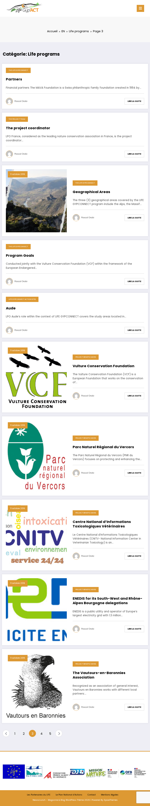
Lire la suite (134, 101)
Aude (11, 308)
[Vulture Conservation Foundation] (36, 376)
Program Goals (20, 255)
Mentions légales (109, 794)
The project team (17, 119)
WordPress (71, 800)
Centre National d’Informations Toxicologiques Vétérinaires (102, 524)
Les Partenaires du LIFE (38, 794)
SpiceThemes (111, 800)
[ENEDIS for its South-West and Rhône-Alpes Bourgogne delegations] (36, 609)
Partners (14, 79)
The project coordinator (28, 128)
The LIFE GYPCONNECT (18, 70)
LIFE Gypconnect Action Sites (22, 299)
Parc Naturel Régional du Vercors (103, 447)
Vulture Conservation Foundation (103, 366)
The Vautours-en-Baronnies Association (99, 675)
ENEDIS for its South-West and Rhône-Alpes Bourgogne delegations (107, 600)
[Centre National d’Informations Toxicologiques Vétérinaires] (36, 534)
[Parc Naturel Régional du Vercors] (36, 455)
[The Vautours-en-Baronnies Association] (36, 686)
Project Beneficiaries (85, 357)
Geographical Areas (91, 192)
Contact (92, 794)
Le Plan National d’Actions (69, 794)
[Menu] (140, 8)
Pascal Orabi (20, 101)
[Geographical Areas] (36, 200)
